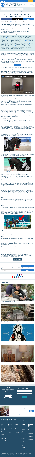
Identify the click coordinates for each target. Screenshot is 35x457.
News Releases (17, 427)
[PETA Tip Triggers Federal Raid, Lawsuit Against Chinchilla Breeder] (17, 313)
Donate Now (23, 425)
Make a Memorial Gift (24, 432)
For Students (10, 430)
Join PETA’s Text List (3, 439)
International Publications (3, 442)
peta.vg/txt (15, 267)
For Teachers (10, 432)
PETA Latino (30, 440)
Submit (27, 265)
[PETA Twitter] (20, 275)
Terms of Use (18, 454)
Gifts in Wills (23, 438)
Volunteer (2, 433)
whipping (16, 45)
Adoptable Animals (13, 9)
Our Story (2, 425)
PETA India (29, 434)
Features (2, 9)
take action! (17, 259)
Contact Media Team (17, 433)
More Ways (23, 447)
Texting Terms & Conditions (5, 454)
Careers (2, 427)
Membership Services (23, 443)
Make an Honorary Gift (24, 434)
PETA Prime (3, 434)
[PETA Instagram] (22, 275)
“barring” (2, 43)
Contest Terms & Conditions (24, 453)
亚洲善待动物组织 (30, 439)
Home (1, 11)
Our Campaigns (10, 427)
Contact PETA (3, 440)
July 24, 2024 (20, 249)
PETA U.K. (29, 426)
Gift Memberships (24, 445)
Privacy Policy (13, 454)
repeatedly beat (28, 43)
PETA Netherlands (30, 431)
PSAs (15, 428)
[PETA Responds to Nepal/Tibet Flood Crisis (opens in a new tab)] (17, 293)
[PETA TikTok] (18, 277)
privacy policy (8, 402)
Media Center (17, 425)
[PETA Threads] (22, 277)
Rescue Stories (20, 9)
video (6, 37)
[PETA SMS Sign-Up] (14, 277)
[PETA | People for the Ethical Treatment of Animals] (3, 5)
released (12, 133)
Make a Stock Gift (24, 436)
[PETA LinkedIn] (16, 277)
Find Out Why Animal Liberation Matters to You (4, 429)
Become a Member (23, 427)
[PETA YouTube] (12, 277)
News (3, 11)
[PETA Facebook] (18, 275)
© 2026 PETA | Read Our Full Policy (6, 453)
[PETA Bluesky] (20, 277)
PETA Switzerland (30, 433)
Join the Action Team (10, 429)
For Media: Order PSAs (17, 430)
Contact (17, 453)
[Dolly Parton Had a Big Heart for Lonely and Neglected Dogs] (17, 354)
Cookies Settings (31, 454)
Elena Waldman (11, 21)
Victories (2, 431)
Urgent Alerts (10, 425)
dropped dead (26, 40)
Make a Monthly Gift (24, 430)
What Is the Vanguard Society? (23, 441)
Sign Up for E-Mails (3, 436)
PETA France (30, 428)
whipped (16, 39)
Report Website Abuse (24, 454)
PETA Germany (30, 429)
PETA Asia (29, 437)
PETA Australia (30, 436)
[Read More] (17, 411)
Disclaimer (30, 453)
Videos (7, 9)
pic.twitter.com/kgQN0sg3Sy (23, 247)
